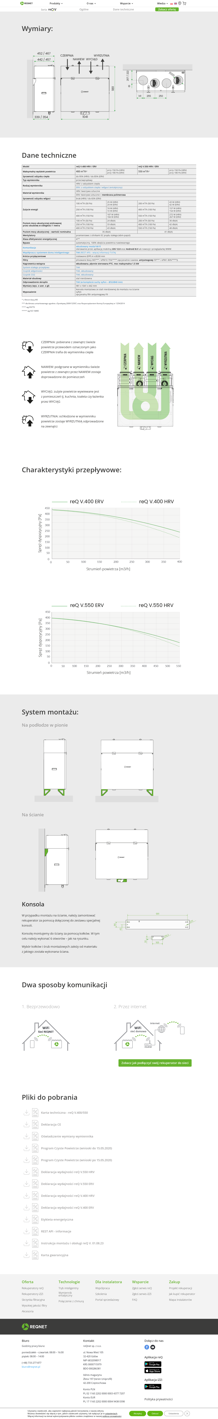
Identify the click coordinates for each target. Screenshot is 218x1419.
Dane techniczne (123, 9)
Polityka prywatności (158, 1399)
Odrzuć (155, 1413)
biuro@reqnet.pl (31, 1366)
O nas (90, 3)
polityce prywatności (111, 1416)
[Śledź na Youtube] (152, 1347)
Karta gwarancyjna (54, 1255)
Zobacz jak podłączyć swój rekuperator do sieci (155, 1063)
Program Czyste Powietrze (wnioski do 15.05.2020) (76, 1148)
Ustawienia (174, 1413)
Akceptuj (138, 1413)
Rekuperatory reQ (33, 1288)
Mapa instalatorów (180, 1299)
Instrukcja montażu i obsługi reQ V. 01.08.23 (72, 1243)
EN (175, 3)
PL (171, 3)
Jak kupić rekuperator (182, 1294)
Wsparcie (125, 3)
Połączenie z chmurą (71, 1301)
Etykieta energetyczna (57, 1219)
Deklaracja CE (51, 1124)
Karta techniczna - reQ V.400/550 (64, 1113)
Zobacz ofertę (167, 9)
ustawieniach (111, 1413)
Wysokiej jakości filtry (34, 1305)
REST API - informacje (56, 1231)
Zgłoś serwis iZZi (141, 1294)
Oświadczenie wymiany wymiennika (67, 1136)
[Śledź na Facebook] (146, 1347)
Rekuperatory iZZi (32, 1294)
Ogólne (84, 9)
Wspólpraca (102, 1288)
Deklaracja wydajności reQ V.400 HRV (67, 1196)
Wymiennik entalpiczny (65, 1294)
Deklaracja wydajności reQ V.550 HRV (67, 1172)
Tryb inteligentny (68, 1288)
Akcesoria (28, 1311)
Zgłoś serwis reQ (142, 1288)
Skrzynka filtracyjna (33, 1299)
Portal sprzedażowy (107, 1299)
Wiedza (161, 3)
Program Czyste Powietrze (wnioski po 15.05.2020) (76, 1160)
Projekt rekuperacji (180, 1288)
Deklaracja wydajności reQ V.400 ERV (67, 1208)
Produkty (55, 3)
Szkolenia (101, 1294)
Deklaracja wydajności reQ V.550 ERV (67, 1184)
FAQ (134, 1299)
